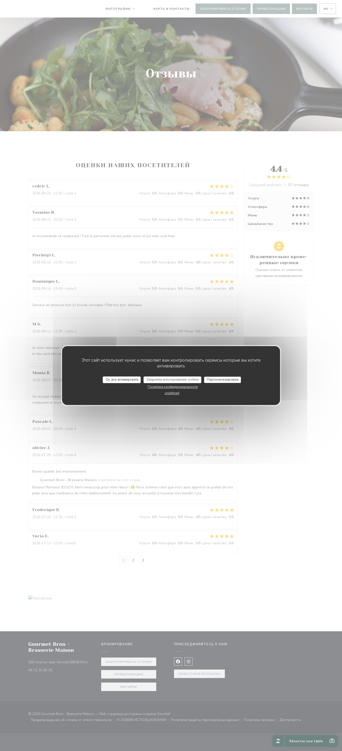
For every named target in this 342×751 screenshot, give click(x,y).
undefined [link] (172, 393)
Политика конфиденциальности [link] (173, 387)
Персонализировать (223, 379)
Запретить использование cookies (172, 379)
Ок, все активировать (122, 379)
